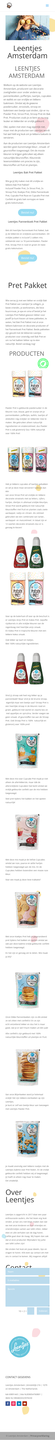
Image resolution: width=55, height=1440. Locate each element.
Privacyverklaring (39, 1435)
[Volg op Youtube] (24, 1403)
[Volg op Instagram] (13, 1403)
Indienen (43, 1310)
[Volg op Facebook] (8, 1403)
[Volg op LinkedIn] (19, 1403)
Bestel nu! (27, 212)
